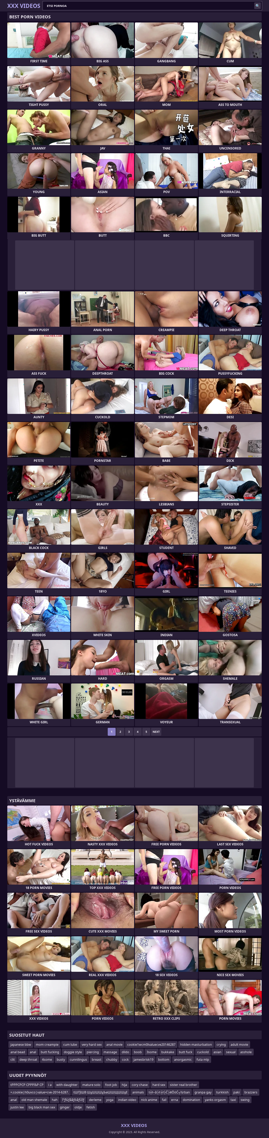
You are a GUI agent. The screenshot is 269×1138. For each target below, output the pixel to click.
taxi (233, 1100)
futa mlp (203, 1059)
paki (236, 1092)
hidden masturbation (196, 1044)
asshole (246, 1052)
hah (55, 1100)
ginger (65, 1107)
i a (50, 1085)
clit (12, 1059)
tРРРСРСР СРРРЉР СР (27, 1085)
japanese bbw (20, 1044)
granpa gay (203, 1092)
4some (47, 1059)
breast (96, 1059)
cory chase (140, 1085)
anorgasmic (183, 1059)
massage (110, 1052)
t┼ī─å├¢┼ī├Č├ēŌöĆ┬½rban (169, 1092)
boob (138, 1052)
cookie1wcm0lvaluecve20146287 (151, 1044)
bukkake (167, 1052)
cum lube (70, 1044)
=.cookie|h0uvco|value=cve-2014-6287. (39, 1092)
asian (217, 1052)
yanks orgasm (215, 1100)
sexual (231, 1052)
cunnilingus (78, 1059)
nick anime (149, 1100)
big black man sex (42, 1107)
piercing (93, 1052)
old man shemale (34, 1100)
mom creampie (47, 1044)
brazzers (250, 1092)
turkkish (222, 1092)
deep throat (28, 1059)
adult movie (239, 1044)
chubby (111, 1059)
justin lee (17, 1107)
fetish (90, 1107)
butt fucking (50, 1052)
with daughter (67, 1085)
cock (125, 1059)
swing (245, 1100)
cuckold (203, 1052)
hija (124, 1085)
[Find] (257, 5)
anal (33, 1052)
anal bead (17, 1052)
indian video (127, 1100)
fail (164, 1100)
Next (156, 732)
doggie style (73, 1052)
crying (221, 1044)
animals (138, 1092)
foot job (111, 1085)
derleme (95, 1100)
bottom (163, 1059)
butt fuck (185, 1052)
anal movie (114, 1044)
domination (191, 1100)
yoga (109, 1100)
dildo (125, 1052)
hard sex (158, 1085)
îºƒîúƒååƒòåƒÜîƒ (73, 1100)
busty (61, 1059)
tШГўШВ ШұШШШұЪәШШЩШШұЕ (100, 1092)
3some (152, 1052)
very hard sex (92, 1044)
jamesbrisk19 (143, 1059)
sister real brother (183, 1085)
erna (174, 1100)
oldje (78, 1107)
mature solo (91, 1085)
